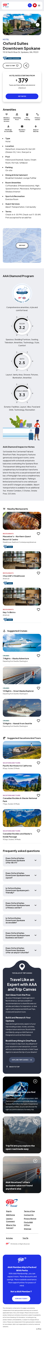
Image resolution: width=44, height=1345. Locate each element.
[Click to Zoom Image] (22, 24)
